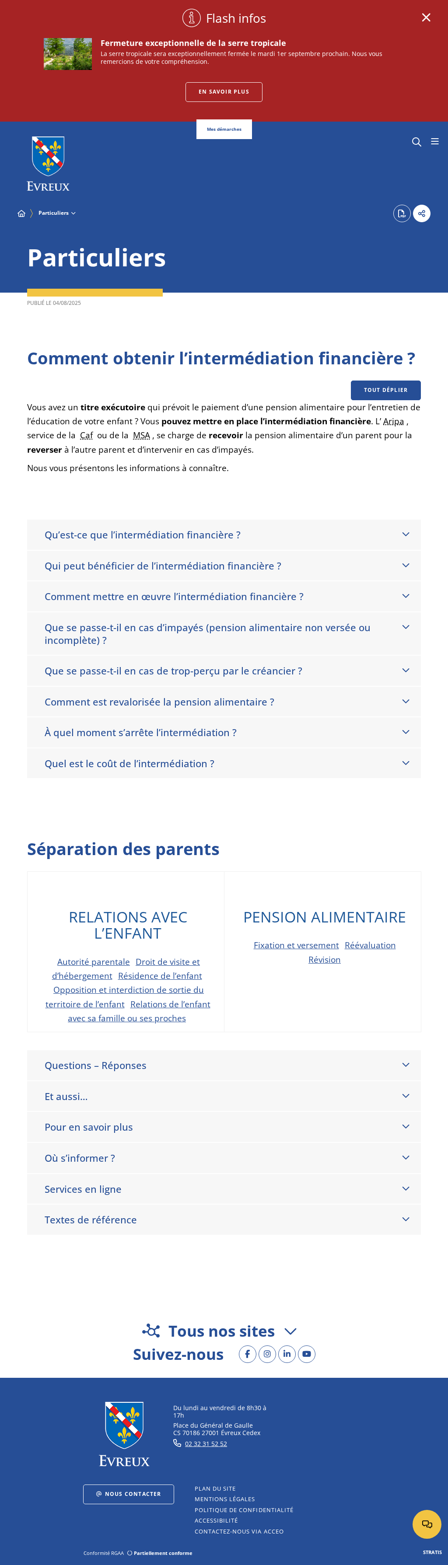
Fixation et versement (296, 945)
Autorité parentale (93, 962)
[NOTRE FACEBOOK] (247, 1354)
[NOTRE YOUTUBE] (306, 1354)
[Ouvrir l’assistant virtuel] (427, 1524)
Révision (324, 959)
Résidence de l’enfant (160, 976)
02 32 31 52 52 (206, 1443)
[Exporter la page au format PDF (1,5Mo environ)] (402, 213)
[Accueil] (21, 213)
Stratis (432, 1552)
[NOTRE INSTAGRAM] (267, 1354)
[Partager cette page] (421, 213)
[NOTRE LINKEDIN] (287, 1354)
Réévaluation (370, 945)
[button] (416, 141)
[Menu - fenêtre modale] (434, 141)
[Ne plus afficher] (426, 17)
